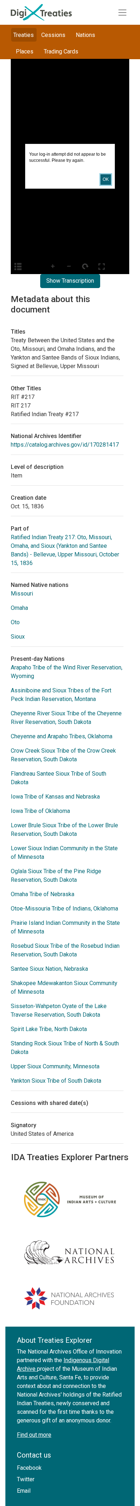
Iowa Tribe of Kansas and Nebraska (55, 796)
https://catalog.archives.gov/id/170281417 (65, 444)
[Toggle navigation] (122, 12)
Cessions (53, 35)
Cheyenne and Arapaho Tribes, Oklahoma (61, 736)
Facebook (29, 1467)
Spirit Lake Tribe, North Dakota (49, 1029)
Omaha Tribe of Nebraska (42, 894)
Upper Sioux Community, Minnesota (55, 1066)
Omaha (19, 607)
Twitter (25, 1479)
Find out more (34, 1434)
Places (24, 51)
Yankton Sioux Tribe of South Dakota (56, 1080)
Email (24, 1490)
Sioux (18, 636)
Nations (85, 35)
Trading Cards (61, 51)
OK (106, 179)
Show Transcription (70, 280)
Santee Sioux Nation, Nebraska (49, 968)
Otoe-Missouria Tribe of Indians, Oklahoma (64, 908)
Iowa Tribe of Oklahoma (40, 811)
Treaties (23, 35)
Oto (15, 622)
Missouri (22, 593)
